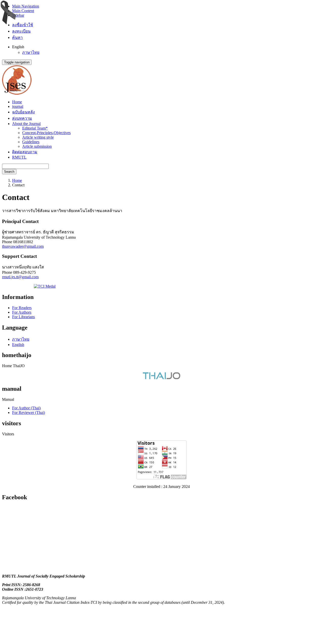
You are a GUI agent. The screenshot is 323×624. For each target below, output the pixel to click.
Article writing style (38, 137)
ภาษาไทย (30, 52)
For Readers (22, 308)
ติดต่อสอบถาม (24, 152)
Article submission (37, 146)
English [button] (18, 47)
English (18, 344)
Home (17, 102)
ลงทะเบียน (21, 31)
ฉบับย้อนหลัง (23, 112)
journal (17, 106)
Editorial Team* (35, 128)
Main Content (23, 11)
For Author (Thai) (26, 408)
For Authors (21, 312)
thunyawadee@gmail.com (23, 246)
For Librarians (23, 317)
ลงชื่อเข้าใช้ (22, 25)
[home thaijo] (161, 378)
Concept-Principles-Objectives (46, 133)
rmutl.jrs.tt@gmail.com (20, 277)
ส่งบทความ (22, 118)
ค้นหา (17, 37)
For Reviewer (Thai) (28, 412)
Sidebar (18, 15)
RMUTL (19, 157)
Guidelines (30, 142)
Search (9, 171)
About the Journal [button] (26, 123)
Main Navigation (25, 6)
